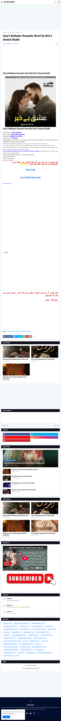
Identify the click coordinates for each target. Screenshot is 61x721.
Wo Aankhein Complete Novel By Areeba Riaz (43, 533)
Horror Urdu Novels (46, 635)
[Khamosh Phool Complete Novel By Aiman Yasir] (16, 352)
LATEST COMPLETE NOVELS (14, 32)
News (25, 641)
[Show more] (33, 336)
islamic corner (8, 655)
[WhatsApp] (24, 336)
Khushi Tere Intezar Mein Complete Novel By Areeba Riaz (15, 377)
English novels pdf (28, 632)
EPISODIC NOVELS (39, 629)
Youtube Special (9, 652)
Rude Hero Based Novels (11, 646)
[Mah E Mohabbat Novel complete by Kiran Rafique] (7, 484)
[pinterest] (16, 440)
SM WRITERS (24, 646)
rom (17, 655)
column (20, 652)
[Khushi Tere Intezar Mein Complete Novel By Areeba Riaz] (16, 369)
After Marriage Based (38, 623)
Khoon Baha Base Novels (24, 638)
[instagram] (44, 437)
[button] (2, 2)
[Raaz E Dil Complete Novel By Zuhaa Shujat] (44, 352)
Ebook (6, 632)
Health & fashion (33, 635)
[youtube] (16, 437)
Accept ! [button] (6, 717)
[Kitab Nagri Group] (44, 440)
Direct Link (30, 169)
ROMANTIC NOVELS (26, 331)
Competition (49, 626)
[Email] (30, 336)
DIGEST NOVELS (25, 629)
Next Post (56, 425)
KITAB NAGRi (9, 2)
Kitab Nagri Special (40, 638)
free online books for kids (45, 652)
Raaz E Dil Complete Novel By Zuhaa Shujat (42, 359)
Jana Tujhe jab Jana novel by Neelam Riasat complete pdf (24, 463)
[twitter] (44, 434)
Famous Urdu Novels (43, 632)
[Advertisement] (30, 17)
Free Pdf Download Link (30, 177)
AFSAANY (7, 623)
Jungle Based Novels (9, 638)
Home (4, 32)
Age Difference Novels (10, 626)
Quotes (45, 641)
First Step (7, 635)
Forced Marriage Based (19, 635)
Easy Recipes (52, 629)
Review (38, 644)
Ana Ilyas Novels (24, 626)
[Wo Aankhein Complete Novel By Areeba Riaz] (44, 526)
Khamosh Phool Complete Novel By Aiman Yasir (15, 359)
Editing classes (16, 632)
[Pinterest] (27, 336)
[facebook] (16, 434)
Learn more (11, 713)
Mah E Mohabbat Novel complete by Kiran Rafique (23, 483)
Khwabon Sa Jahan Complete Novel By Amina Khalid (24, 489)
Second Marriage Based (39, 646)
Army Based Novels (37, 626)
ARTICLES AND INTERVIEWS (22, 623)
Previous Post (5, 425)
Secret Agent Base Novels (11, 649)
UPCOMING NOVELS (27, 649)
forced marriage (31, 652)
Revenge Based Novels (26, 644)
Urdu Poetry (39, 649)
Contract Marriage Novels (11, 629)
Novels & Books (34, 641)
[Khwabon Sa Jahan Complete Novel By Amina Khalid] (7, 491)
